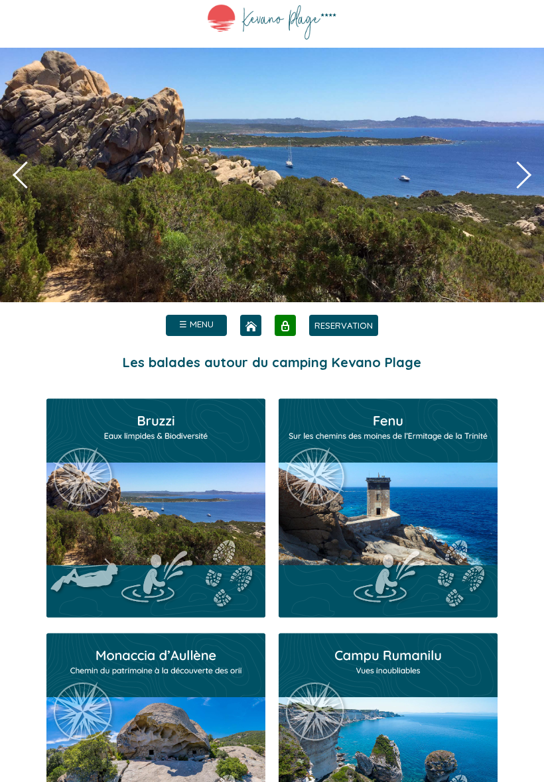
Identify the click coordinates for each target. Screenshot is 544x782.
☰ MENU (196, 324)
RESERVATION (343, 325)
